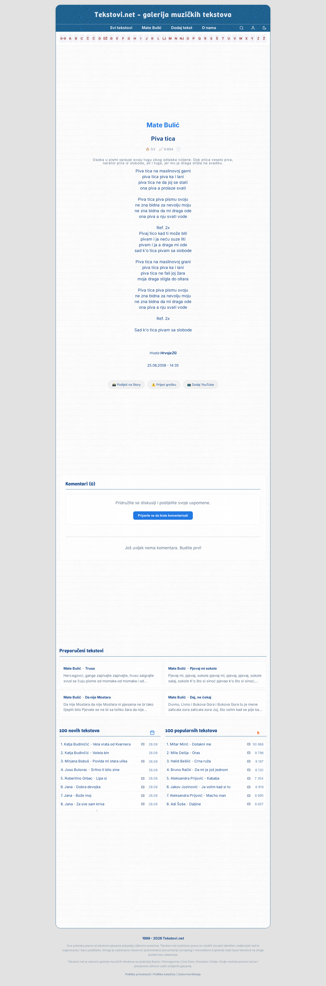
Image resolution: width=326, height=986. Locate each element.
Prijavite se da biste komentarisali (163, 515)
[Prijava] (253, 27)
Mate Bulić (163, 125)
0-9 (63, 38)
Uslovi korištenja (189, 974)
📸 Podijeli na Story (126, 384)
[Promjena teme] (264, 27)
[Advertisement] (163, 82)
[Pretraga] (241, 27)
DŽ (105, 38)
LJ (164, 38)
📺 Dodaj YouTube (200, 384)
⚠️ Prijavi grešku (164, 384)
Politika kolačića (164, 974)
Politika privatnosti (138, 974)
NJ (182, 38)
